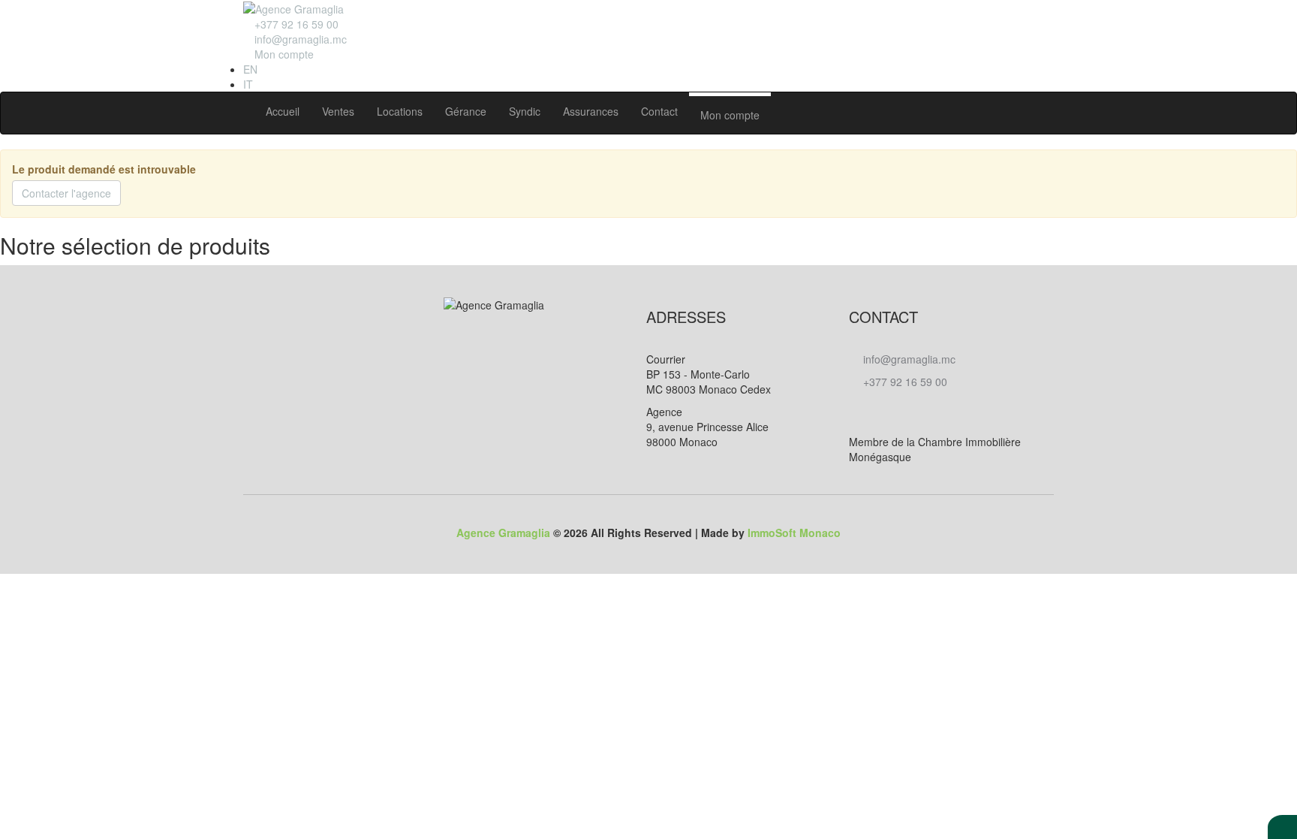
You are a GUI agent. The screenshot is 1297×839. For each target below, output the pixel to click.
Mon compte (730, 114)
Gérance (465, 111)
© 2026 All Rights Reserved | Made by (648, 532)
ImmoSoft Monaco (794, 532)
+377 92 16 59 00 (903, 381)
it (248, 84)
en (250, 69)
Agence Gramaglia (503, 532)
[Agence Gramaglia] (293, 7)
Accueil (282, 111)
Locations (400, 111)
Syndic (524, 111)
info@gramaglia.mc (299, 39)
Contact (659, 111)
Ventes (338, 111)
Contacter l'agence (66, 193)
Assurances (590, 111)
